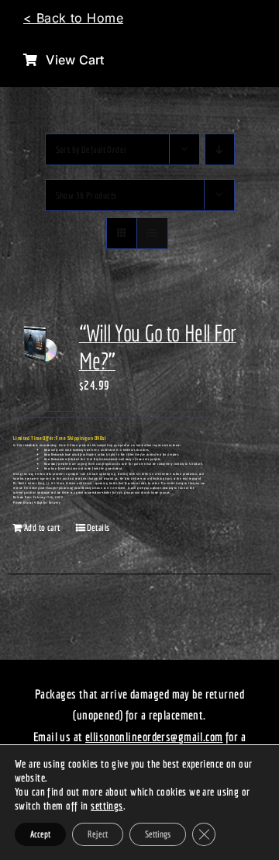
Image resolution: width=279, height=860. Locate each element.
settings (106, 805)
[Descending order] (220, 149)
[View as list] (152, 233)
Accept (40, 834)
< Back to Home (73, 18)
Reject (98, 834)
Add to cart (42, 527)
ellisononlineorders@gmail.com (154, 737)
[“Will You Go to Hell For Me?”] (38, 348)
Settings (157, 834)
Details (98, 527)
